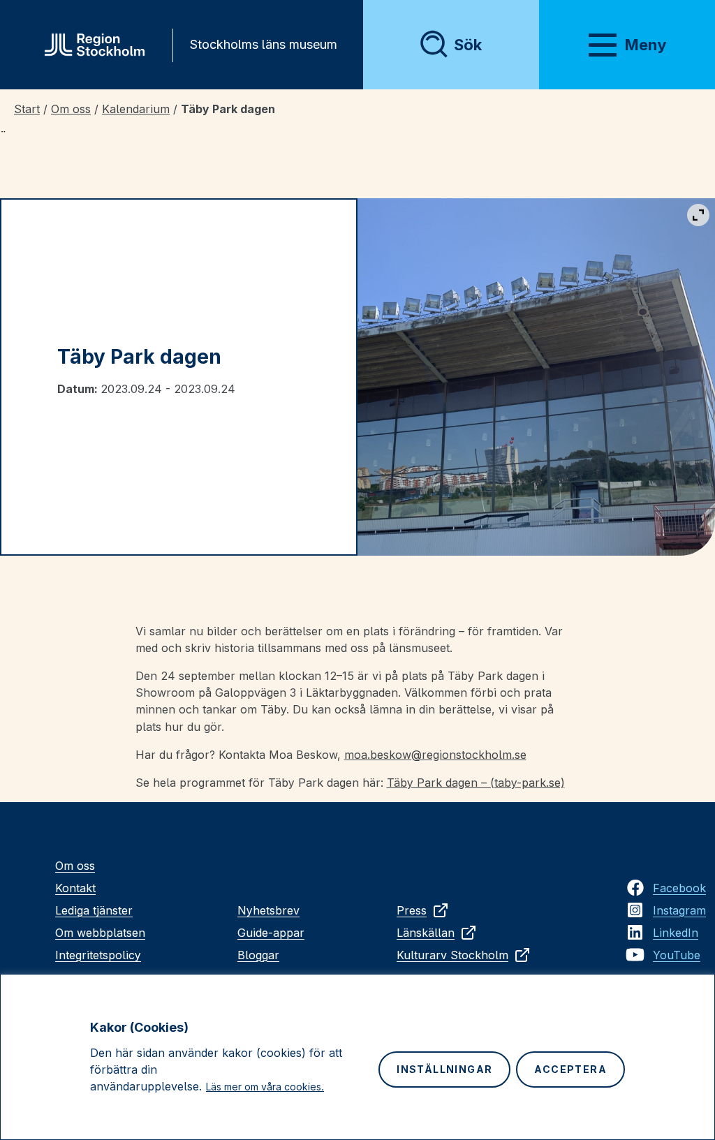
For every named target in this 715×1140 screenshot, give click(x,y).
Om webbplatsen (100, 933)
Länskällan (426, 933)
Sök (468, 45)
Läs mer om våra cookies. (265, 1087)
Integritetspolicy (98, 955)
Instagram (679, 910)
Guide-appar (270, 933)
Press (412, 910)
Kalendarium (136, 109)
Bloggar (258, 955)
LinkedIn (675, 933)
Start (27, 109)
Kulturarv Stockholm (452, 955)
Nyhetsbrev (268, 910)
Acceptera (570, 1069)
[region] (357, 1057)
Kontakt (75, 888)
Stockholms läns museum (263, 44)
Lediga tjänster (94, 910)
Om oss (71, 109)
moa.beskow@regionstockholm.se (435, 755)
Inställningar (444, 1069)
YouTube (676, 955)
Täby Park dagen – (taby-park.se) (476, 783)
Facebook (679, 888)
